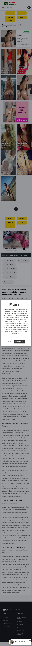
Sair (10, 341)
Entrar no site (20, 341)
